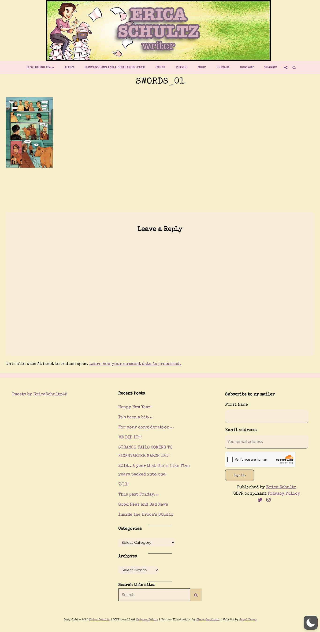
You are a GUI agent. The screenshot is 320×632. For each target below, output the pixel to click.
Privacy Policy (284, 494)
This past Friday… (138, 494)
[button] (311, 623)
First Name (236, 405)
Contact (247, 67)
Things (181, 67)
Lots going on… (40, 67)
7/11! (123, 484)
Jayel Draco (248, 619)
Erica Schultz (281, 487)
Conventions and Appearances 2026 (115, 67)
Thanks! (270, 67)
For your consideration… (146, 427)
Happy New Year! (135, 407)
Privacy (223, 67)
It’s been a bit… (135, 417)
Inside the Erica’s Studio (145, 515)
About (69, 67)
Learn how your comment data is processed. (135, 364)
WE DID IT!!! (130, 437)
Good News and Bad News (143, 505)
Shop (202, 67)
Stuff (160, 67)
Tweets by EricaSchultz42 (39, 394)
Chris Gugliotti (208, 619)
